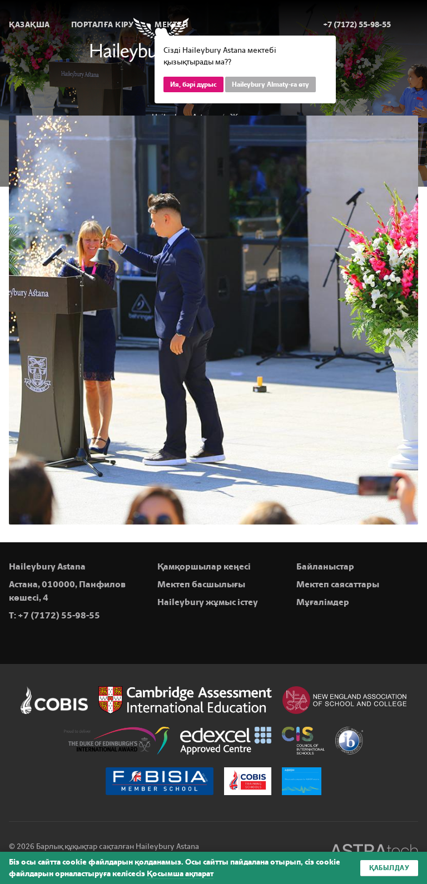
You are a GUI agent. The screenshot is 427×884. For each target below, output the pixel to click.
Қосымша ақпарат (180, 873)
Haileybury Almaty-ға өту (270, 84)
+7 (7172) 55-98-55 (59, 615)
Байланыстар (325, 566)
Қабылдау (389, 868)
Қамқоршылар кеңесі (204, 566)
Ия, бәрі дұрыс (193, 84)
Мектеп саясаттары (337, 584)
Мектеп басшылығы (201, 584)
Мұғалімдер (322, 602)
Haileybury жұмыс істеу (207, 602)
